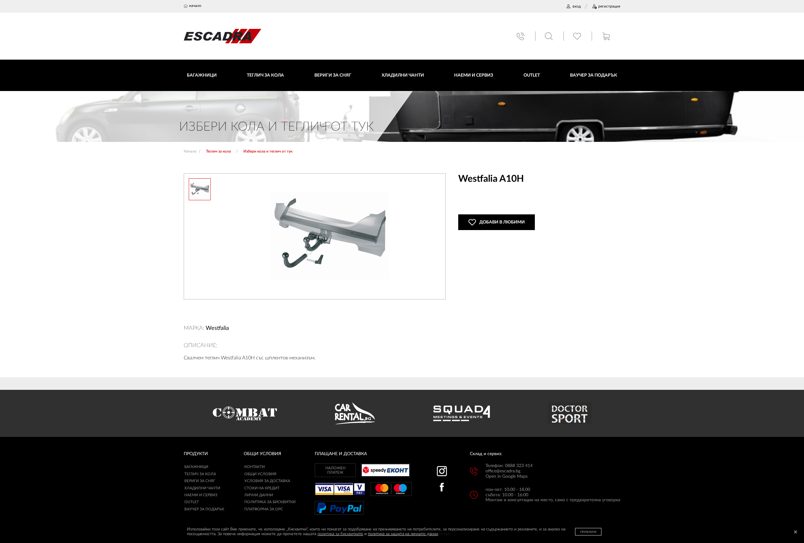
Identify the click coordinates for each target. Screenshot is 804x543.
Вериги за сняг (199, 481)
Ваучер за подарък (204, 509)
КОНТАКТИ (254, 467)
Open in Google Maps (507, 476)
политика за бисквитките (340, 534)
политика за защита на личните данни (403, 534)
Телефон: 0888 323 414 (509, 466)
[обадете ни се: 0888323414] (521, 36)
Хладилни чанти (202, 488)
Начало (190, 151)
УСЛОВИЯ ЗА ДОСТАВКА (267, 481)
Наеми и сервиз (200, 495)
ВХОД (577, 6)
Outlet (191, 502)
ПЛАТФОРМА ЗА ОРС (263, 509)
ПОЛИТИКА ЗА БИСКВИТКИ (270, 502)
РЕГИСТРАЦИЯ (609, 6)
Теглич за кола (200, 474)
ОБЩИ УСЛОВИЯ (260, 474)
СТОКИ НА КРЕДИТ (262, 488)
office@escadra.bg (503, 471)
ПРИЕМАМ (588, 532)
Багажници (196, 467)
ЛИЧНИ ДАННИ (258, 495)
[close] (795, 532)
